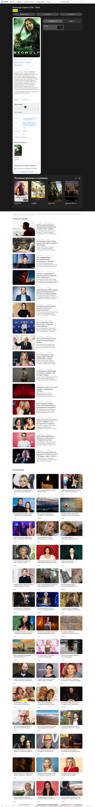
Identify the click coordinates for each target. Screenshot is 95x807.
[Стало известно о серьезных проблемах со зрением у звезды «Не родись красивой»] (71, 674)
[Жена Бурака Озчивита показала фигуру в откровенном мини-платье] (47, 627)
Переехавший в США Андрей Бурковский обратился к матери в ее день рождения (47, 292)
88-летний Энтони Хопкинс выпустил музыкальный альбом (46, 340)
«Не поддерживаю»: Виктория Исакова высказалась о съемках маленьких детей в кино (45, 259)
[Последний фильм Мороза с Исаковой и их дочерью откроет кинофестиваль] (71, 745)
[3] (20, 109)
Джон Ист (25, 118)
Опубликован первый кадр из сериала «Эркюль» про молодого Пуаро (46, 373)
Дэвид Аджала (32, 124)
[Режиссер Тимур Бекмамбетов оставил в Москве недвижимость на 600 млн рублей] (24, 674)
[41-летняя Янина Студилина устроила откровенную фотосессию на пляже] (47, 650)
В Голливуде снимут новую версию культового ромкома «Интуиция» (46, 243)
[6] (28, 109)
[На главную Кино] (5, 2)
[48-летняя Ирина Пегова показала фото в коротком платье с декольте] (47, 532)
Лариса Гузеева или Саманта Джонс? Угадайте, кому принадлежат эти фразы (46, 422)
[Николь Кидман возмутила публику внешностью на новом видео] (24, 792)
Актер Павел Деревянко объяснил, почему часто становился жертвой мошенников (45, 438)
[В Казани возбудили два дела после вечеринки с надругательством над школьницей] (71, 650)
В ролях (16, 122)
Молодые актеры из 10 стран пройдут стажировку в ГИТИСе (47, 389)
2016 (15, 59)
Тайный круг (18, 203)
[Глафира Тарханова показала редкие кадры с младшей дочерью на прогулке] (47, 674)
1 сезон (16, 157)
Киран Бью (32, 125)
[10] (38, 109)
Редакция (36, 805)
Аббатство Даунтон (71, 203)
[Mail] (2, 2)
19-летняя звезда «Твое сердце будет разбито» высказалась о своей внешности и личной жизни (46, 357)
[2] (18, 109)
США (24, 128)
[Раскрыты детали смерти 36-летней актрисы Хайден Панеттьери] (71, 768)
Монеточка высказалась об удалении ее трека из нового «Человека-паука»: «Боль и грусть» (46, 454)
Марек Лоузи (32, 118)
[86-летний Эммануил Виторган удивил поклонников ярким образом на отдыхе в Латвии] (24, 721)
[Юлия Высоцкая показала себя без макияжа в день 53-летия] (47, 768)
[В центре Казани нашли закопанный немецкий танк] (71, 579)
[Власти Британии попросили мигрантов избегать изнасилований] (24, 650)
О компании (7, 805)
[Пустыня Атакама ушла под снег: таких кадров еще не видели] (47, 721)
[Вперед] (79, 178)
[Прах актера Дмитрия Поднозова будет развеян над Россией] (47, 579)
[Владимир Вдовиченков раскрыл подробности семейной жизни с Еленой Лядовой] (24, 509)
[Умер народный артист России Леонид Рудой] (47, 485)
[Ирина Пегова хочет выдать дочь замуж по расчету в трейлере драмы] (24, 768)
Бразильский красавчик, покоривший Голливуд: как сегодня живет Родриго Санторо (46, 227)
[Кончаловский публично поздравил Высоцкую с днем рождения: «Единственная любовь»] (47, 698)
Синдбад (34, 203)
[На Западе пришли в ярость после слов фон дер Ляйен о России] (47, 603)
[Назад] (76, 178)
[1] (15, 109)
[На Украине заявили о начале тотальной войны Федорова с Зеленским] (71, 698)
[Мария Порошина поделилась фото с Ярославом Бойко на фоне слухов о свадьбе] (24, 532)
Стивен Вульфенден (28, 119)
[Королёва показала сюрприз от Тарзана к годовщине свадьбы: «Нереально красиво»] (24, 745)
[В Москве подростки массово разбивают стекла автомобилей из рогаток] (71, 509)
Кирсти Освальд (27, 122)
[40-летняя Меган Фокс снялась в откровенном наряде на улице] (24, 627)
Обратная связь (88, 805)
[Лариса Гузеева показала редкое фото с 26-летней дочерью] (71, 485)
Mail (2, 805)
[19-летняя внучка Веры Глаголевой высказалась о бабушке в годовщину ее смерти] (24, 698)
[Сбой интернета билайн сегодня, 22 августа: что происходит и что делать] (71, 792)
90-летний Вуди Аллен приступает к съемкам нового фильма (44, 324)
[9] (35, 109)
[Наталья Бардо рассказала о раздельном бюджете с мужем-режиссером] (71, 721)
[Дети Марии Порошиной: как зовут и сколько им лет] (24, 556)
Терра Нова (51, 203)
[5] (25, 109)
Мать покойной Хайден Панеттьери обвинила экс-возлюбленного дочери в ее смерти (46, 405)
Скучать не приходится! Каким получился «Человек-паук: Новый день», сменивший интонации (46, 275)
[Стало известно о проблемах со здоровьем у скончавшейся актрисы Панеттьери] (24, 485)
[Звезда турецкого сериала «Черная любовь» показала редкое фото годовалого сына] (47, 792)
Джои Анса (26, 125)
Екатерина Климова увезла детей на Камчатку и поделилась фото (46, 308)
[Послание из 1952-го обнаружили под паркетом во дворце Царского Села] (71, 627)
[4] (23, 109)
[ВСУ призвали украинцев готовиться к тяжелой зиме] (47, 509)
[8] (33, 109)
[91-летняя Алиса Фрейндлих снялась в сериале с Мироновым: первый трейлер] (71, 603)
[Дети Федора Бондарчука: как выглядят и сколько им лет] (47, 745)
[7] (30, 109)
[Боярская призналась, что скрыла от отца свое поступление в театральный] (71, 556)
